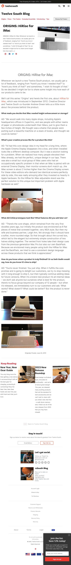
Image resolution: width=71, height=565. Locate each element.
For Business (35, 496)
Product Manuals (35, 511)
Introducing (41, 19)
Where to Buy (35, 492)
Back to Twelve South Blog (38, 424)
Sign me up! (57, 559)
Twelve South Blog (15, 13)
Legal (41, 530)
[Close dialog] (69, 535)
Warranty (35, 521)
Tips (47, 19)
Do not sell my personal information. (35, 538)
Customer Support (35, 504)
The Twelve (17, 19)
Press (9, 19)
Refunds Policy (35, 518)
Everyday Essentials (28, 19)
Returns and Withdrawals (35, 508)
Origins (3, 19)
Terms (28, 530)
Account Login (35, 488)
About (16, 530)
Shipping (35, 514)
